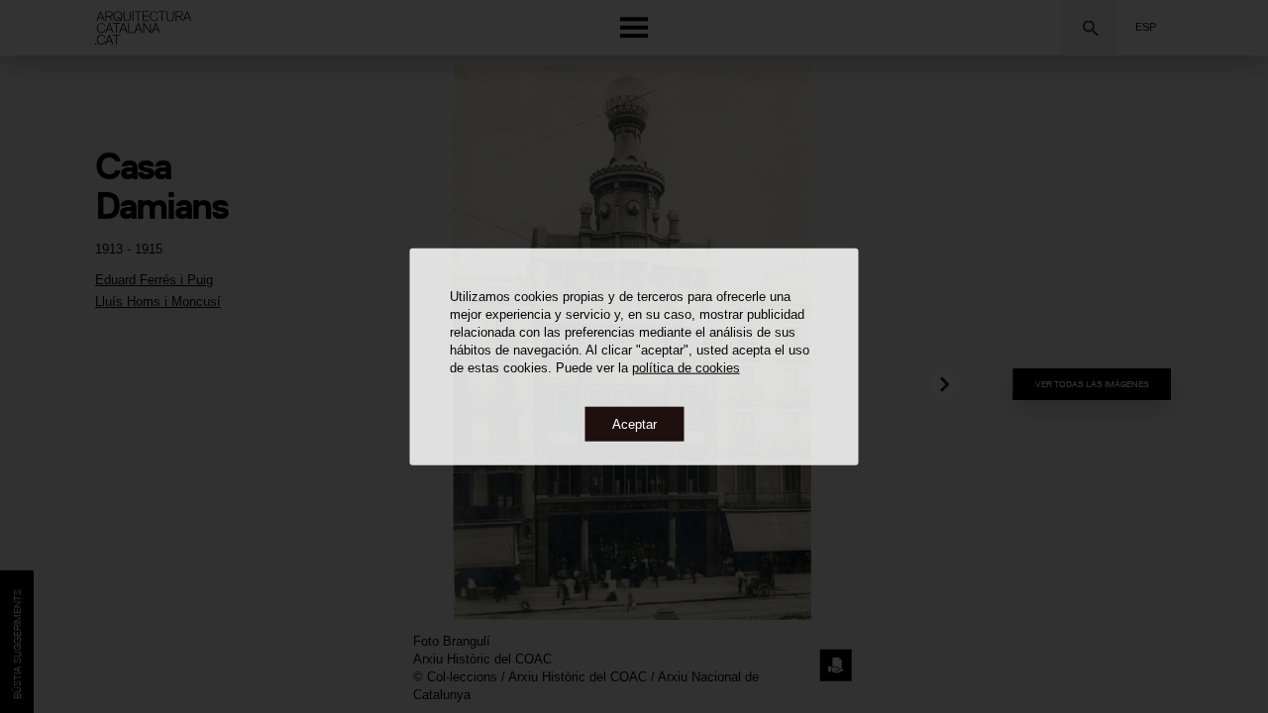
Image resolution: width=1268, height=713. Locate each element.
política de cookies (686, 366)
